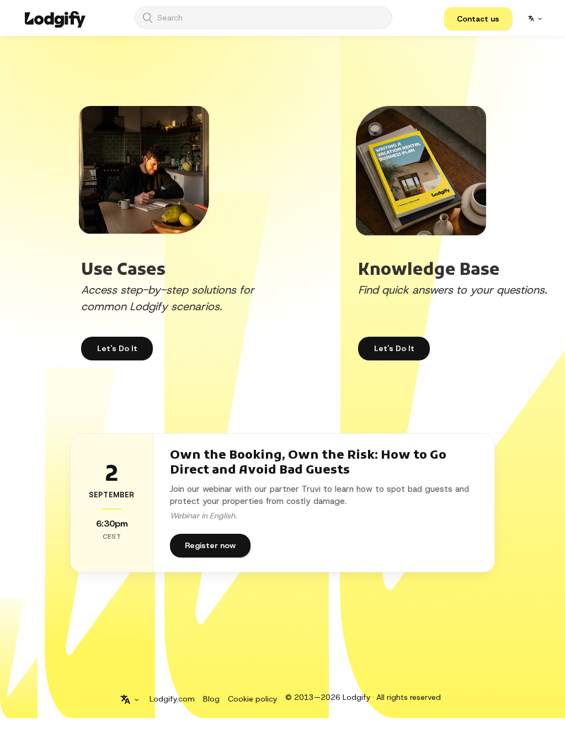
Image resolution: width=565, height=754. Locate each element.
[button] (478, 18)
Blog (211, 699)
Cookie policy (252, 699)
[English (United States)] (535, 18)
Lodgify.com (172, 699)
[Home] (55, 18)
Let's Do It (394, 348)
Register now (210, 545)
